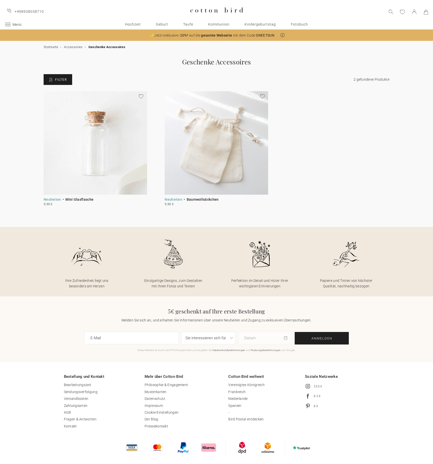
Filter (61, 79)
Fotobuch (299, 24)
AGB (67, 412)
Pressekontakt (156, 426)
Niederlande (238, 399)
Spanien (234, 406)
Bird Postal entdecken (246, 419)
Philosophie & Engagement (166, 385)
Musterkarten (156, 392)
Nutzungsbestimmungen (266, 350)
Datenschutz (155, 399)
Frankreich (237, 392)
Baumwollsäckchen (203, 199)
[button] (282, 35)
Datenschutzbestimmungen (228, 350)
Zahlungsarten (76, 406)
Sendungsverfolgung (80, 392)
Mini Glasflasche (79, 199)
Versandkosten (76, 399)
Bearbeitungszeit (77, 385)
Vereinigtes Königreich (246, 385)
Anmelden (321, 338)
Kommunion (219, 24)
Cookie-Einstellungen (161, 412)
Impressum (154, 406)
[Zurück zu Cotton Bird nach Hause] (217, 16)
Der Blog (151, 419)
